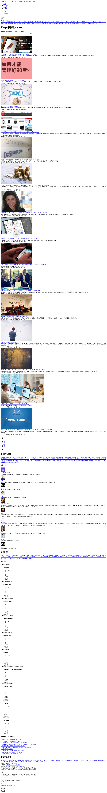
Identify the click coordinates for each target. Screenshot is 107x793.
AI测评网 (5, 13)
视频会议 (17, 22)
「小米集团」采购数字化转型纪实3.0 (10, 741)
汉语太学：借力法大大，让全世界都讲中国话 (13, 750)
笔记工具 (30, 23)
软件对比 (12, 765)
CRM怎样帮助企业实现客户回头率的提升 (17, 761)
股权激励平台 (58, 23)
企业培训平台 (47, 22)
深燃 (2, 547)
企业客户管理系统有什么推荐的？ (36, 761)
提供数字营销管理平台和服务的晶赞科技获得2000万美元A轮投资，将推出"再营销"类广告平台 (75, 457)
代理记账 (67, 22)
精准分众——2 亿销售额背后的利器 (19, 558)
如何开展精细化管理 (57, 760)
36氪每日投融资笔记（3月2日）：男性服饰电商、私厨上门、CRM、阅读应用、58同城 (23, 369)
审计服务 (79, 22)
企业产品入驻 (13, 763)
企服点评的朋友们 (5, 472)
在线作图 (8, 22)
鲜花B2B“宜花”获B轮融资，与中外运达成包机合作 (14, 316)
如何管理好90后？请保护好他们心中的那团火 (12, 80)
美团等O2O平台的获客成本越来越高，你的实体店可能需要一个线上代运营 (20, 159)
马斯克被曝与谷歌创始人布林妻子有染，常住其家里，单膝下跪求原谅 (19, 744)
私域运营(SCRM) (19, 31)
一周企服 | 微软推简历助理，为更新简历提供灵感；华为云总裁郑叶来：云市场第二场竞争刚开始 (26, 457)
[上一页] (54, 437)
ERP (19, 23)
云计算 (53, 22)
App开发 (12, 31)
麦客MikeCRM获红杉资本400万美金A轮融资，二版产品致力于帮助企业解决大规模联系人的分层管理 (26, 429)
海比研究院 (3, 522)
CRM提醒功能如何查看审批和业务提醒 (73, 760)
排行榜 (5, 7)
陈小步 (2, 539)
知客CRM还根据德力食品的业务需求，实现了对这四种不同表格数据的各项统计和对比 (23, 555)
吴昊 (2, 513)
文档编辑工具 (24, 23)
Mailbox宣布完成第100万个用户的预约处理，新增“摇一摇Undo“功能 (47, 460)
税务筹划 (84, 22)
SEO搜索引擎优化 (67, 23)
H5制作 (74, 23)
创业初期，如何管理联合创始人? (9, 342)
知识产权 (89, 22)
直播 (4, 11)
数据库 (63, 22)
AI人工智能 (58, 22)
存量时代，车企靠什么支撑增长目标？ (11, 739)
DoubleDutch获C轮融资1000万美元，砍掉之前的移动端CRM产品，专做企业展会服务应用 (23, 264)
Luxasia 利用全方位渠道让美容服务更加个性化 (28, 557)
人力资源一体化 (96, 22)
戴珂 (2, 480)
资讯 (4, 10)
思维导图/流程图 (39, 22)
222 (4, 449)
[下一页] (54, 451)
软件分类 (5, 5)
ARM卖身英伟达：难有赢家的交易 (49, 459)
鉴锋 (2, 531)
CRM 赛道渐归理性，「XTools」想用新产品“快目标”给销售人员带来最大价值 (21, 290)
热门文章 (8, 765)
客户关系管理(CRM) (92, 23)
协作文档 (3, 22)
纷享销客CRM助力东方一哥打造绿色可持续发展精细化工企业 (75, 557)
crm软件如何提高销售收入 (27, 760)
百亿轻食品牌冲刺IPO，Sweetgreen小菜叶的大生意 (27, 459)
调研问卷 (12, 22)
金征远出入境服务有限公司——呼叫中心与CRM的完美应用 (85, 555)
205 (4, 444)
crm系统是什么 (16, 760)
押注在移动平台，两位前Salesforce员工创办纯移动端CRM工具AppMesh (19, 238)
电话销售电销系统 (5, 31)
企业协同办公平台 (50, 23)
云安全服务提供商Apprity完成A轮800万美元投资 (16, 460)
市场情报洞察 (10, 23)
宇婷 (2, 496)
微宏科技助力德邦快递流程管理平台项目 (11, 752)
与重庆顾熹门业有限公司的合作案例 (49, 557)
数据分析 (102, 22)
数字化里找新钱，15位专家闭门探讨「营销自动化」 (14, 743)
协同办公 (16, 23)
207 (4, 446)
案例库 (5, 8)
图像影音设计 (31, 22)
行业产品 (17, 765)
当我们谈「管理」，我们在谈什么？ (10, 106)
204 (4, 442)
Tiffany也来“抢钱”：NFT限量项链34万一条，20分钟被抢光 (16, 747)
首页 (4, 4)
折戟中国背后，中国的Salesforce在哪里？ (12, 753)
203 (4, 441)
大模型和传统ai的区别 (7, 749)
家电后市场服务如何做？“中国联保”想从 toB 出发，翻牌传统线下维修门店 (20, 132)
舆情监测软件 (41, 23)
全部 (7, 20)
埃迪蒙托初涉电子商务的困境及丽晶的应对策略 (57, 555)
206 (4, 445)
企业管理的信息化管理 (89, 760)
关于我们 (8, 766)
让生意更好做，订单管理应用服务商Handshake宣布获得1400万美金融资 (19, 54)
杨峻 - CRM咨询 (5, 503)
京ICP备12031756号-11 (6, 781)
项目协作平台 (24, 22)
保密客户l (31, 558)
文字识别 (35, 23)
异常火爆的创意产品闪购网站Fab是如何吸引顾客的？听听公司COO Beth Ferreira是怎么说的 (24, 212)
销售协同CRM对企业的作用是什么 (43, 760)
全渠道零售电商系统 (81, 23)
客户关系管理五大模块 (7, 760)
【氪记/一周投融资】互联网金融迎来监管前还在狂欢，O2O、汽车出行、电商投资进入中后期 (25, 185)
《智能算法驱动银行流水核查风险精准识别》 (13, 746)
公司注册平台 (73, 22)
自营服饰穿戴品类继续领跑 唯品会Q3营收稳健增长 (78, 460)
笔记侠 (2, 488)
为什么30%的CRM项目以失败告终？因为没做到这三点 (15, 404)
